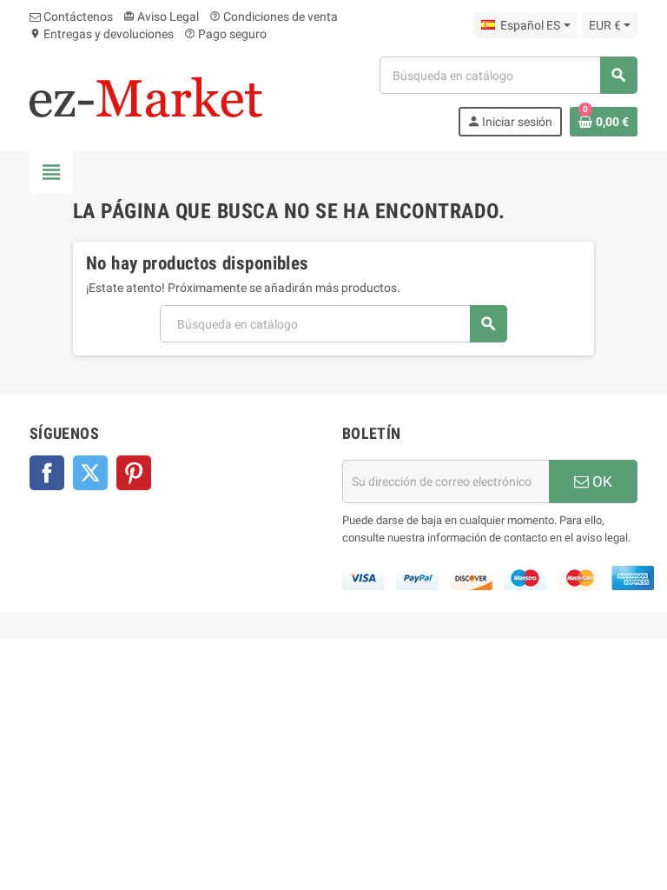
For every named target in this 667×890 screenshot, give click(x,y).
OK (600, 481)
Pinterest (133, 472)
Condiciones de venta (273, 16)
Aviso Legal (161, 16)
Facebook (47, 472)
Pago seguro (225, 34)
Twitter (90, 472)
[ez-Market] (146, 96)
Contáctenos (77, 16)
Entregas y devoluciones (102, 34)
